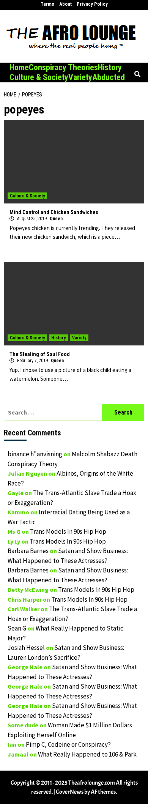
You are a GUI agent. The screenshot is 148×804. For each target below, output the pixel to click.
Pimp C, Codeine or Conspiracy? (68, 744)
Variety (80, 77)
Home (19, 67)
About (65, 4)
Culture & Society (38, 77)
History (110, 67)
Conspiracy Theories (63, 67)
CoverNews (69, 792)
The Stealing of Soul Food (39, 354)
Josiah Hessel (26, 647)
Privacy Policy (92, 4)
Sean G (17, 628)
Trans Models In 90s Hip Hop (68, 531)
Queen (56, 218)
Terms (47, 4)
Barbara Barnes (28, 551)
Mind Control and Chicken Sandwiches (53, 212)
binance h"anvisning (35, 454)
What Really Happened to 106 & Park (87, 754)
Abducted (108, 77)
